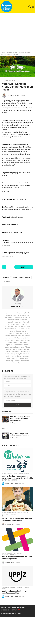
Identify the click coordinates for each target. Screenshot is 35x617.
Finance (4, 473)
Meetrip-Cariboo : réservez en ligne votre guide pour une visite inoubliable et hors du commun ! (17, 478)
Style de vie (5, 610)
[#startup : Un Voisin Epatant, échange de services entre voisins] (17, 499)
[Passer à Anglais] (19, 609)
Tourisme (10, 473)
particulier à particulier (21, 277)
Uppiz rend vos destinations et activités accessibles (14, 592)
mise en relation (18, 473)
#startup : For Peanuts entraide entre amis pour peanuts (17, 558)
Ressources (5, 587)
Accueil (3, 608)
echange (19, 512)
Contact (13, 610)
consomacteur (11, 512)
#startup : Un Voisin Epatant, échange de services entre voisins (17, 519)
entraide (25, 512)
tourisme (6, 281)
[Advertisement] (17, 32)
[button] (29, 7)
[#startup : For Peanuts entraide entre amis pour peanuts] (17, 539)
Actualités (13, 587)
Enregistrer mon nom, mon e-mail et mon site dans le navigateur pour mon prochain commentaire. (17, 394)
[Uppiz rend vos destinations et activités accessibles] (17, 576)
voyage (4, 588)
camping (6, 277)
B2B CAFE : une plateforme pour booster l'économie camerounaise (20, 418)
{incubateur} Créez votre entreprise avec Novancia (19, 434)
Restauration (8, 81)
